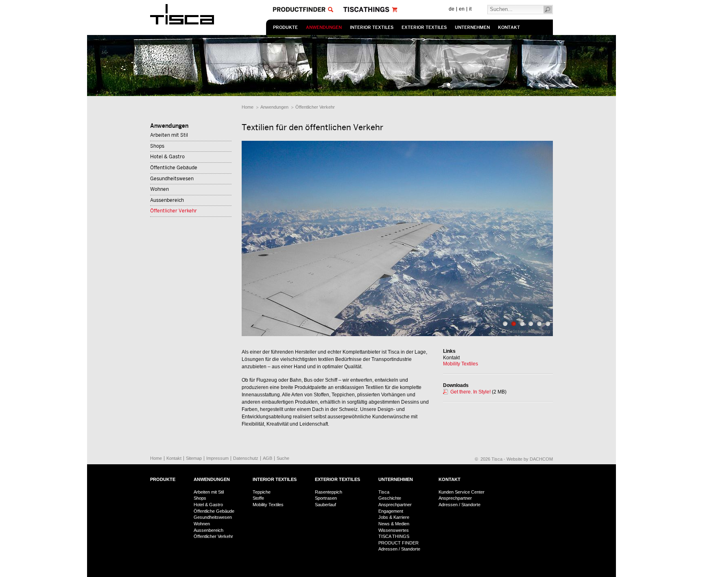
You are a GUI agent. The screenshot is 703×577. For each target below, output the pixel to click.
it (470, 9)
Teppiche (262, 492)
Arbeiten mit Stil (169, 135)
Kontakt (509, 27)
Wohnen (159, 189)
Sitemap (194, 458)
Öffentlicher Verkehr (315, 107)
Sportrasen (326, 498)
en (462, 9)
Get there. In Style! (470, 392)
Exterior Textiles (424, 27)
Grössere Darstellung (528, 331)
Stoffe (258, 498)
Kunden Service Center (462, 492)
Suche (283, 458)
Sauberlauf (325, 504)
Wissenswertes (393, 530)
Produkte (285, 27)
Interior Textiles (371, 27)
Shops (157, 146)
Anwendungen (324, 27)
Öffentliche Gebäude (173, 167)
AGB (267, 458)
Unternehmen (472, 27)
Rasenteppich (328, 492)
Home (247, 107)
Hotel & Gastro (167, 157)
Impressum (217, 458)
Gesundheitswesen (172, 178)
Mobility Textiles (460, 364)
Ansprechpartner (395, 504)
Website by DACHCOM (530, 459)
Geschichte (389, 498)
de (451, 9)
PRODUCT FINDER (398, 542)
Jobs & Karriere (393, 517)
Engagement (390, 511)
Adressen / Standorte (399, 548)
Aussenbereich (167, 200)
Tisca (383, 492)
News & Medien (393, 523)
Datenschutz (245, 458)
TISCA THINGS (393, 536)
